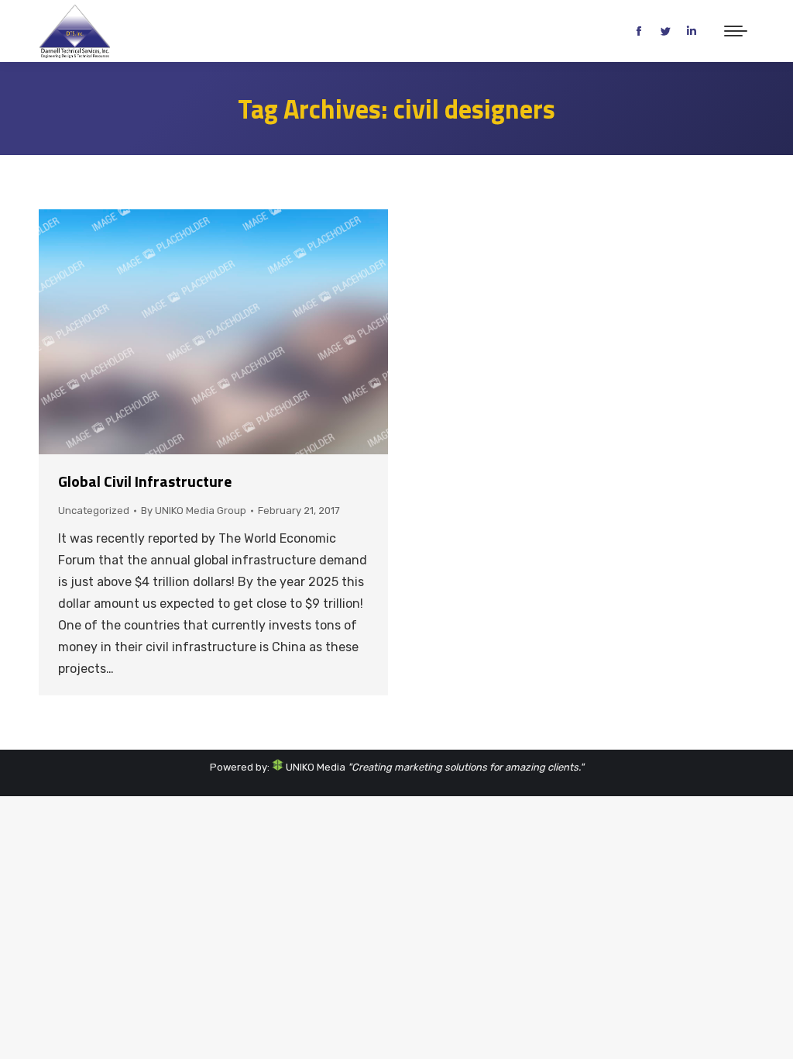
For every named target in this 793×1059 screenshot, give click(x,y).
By (193, 510)
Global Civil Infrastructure (145, 481)
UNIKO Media (314, 767)
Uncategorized (93, 510)
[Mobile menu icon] (735, 31)
